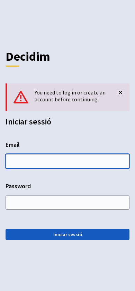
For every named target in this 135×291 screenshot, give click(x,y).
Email (13, 145)
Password (18, 186)
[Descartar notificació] (120, 92)
